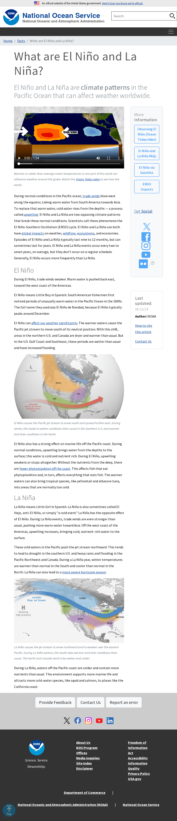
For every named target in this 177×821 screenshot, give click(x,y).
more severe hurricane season (84, 572)
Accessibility (138, 758)
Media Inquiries (88, 758)
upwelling (31, 214)
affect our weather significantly (54, 323)
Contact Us (143, 341)
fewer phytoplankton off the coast (44, 468)
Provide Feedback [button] (55, 702)
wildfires (69, 233)
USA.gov (134, 779)
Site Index (84, 763)
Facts (21, 41)
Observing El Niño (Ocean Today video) (146, 134)
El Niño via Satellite (147, 170)
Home (8, 41)
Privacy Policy (139, 773)
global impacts (33, 233)
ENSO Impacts (147, 186)
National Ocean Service (61, 14)
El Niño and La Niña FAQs (146, 153)
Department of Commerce (84, 792)
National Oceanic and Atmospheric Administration (63, 21)
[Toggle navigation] (171, 31)
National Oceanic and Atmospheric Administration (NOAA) (63, 804)
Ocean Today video (88, 179)
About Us (83, 742)
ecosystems (86, 233)
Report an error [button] (124, 702)
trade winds (91, 196)
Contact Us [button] (91, 702)
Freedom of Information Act (137, 747)
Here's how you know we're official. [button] (122, 3)
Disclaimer (84, 768)
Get (143, 211)
